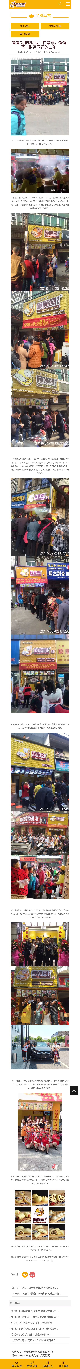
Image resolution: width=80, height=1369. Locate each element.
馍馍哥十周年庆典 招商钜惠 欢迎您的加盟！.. (34, 1311)
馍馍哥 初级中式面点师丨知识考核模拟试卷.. (34, 1328)
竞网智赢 (45, 1355)
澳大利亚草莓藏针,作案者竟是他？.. (40, 1287)
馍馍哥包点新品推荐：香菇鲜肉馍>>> (30, 1334)
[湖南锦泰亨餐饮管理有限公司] (40, 5)
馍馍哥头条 (55, 26)
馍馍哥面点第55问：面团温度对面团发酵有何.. (35, 1317)
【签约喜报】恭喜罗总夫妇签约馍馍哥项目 (33, 1340)
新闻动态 (25, 26)
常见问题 (25, 34)
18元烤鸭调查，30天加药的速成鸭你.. (41, 1293)
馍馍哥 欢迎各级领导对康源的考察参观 (31, 1323)
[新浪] (32, 1275)
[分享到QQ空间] (25, 1275)
